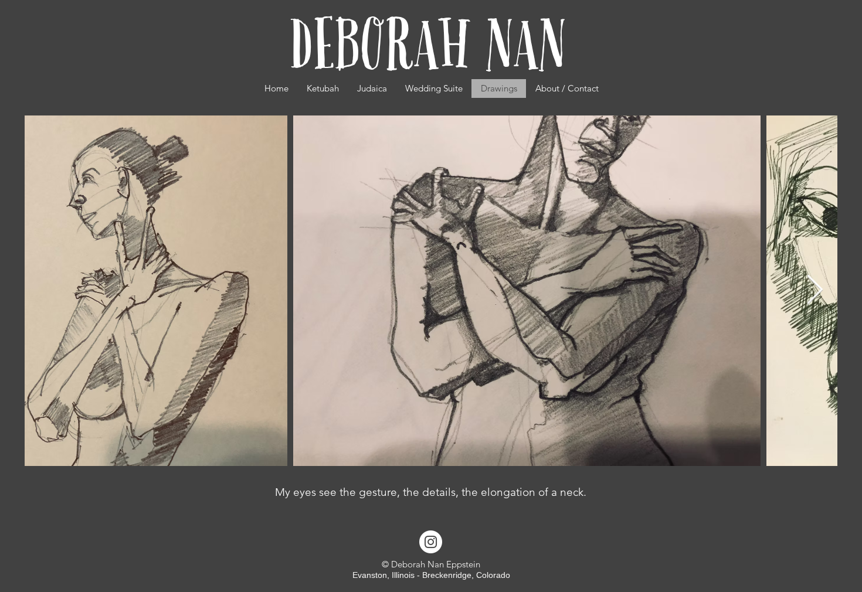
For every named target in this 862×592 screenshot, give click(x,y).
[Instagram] (430, 541)
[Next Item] (814, 291)
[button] (372, 88)
